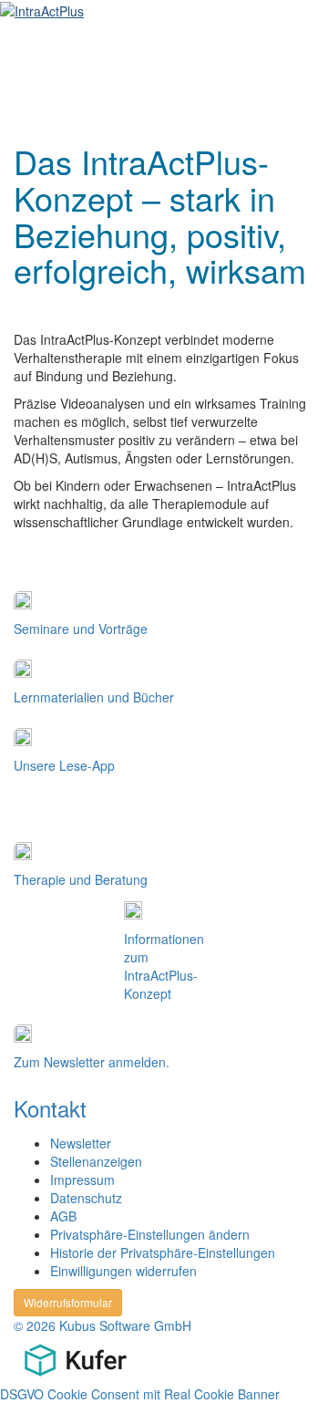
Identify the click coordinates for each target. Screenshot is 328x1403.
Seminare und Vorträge (81, 628)
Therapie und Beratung (81, 879)
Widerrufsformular (68, 1302)
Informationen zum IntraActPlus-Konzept (164, 966)
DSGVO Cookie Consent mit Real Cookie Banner (140, 1394)
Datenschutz (86, 1198)
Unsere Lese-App (64, 765)
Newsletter (80, 1143)
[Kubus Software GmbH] (75, 1357)
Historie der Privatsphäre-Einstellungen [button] (162, 1252)
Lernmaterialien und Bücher (94, 697)
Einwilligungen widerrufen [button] (123, 1271)
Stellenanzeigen (96, 1161)
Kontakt (50, 1108)
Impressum (82, 1179)
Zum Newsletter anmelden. (91, 1062)
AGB (63, 1216)
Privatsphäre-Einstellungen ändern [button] (150, 1234)
